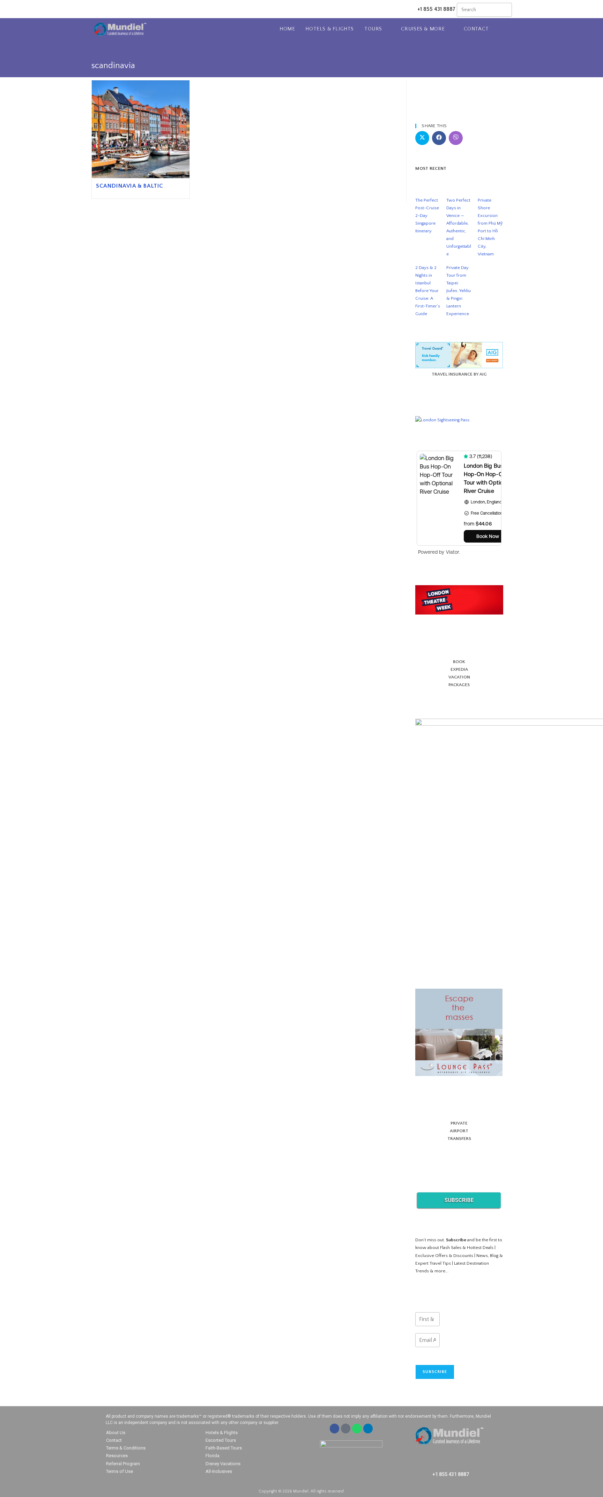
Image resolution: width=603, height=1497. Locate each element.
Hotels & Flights (222, 1432)
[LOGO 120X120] (459, 599)
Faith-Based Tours (224, 1448)
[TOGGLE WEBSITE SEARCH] (509, 29)
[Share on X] (422, 138)
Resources (117, 1455)
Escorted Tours (221, 1440)
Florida (212, 1455)
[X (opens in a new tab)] (94, 9)
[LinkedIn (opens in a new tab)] (111, 9)
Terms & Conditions (126, 1448)
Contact (114, 1440)
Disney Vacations (223, 1463)
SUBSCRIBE (435, 1371)
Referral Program (123, 1463)
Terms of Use (119, 1471)
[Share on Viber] (456, 138)
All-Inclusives (219, 1471)
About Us (115, 1432)
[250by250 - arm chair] (458, 1032)
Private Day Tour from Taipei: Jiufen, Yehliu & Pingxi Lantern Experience (458, 291)
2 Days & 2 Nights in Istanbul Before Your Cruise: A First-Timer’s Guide (427, 291)
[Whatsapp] (357, 1428)
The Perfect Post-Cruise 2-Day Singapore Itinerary (427, 215)
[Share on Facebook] (439, 138)
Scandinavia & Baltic (129, 186)
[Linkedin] (368, 1428)
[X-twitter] (345, 1428)
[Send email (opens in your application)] (120, 9)
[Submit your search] (505, 9)
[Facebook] (334, 1428)
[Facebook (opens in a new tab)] (102, 9)
